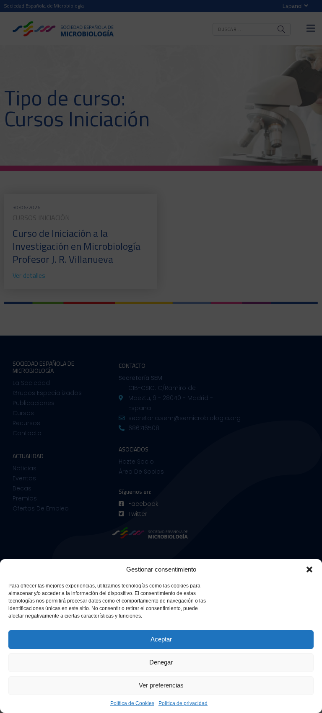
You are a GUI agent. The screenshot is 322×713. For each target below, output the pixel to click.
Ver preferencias (161, 685)
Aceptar (161, 639)
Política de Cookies (132, 703)
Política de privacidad (183, 703)
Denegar (161, 662)
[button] (309, 569)
